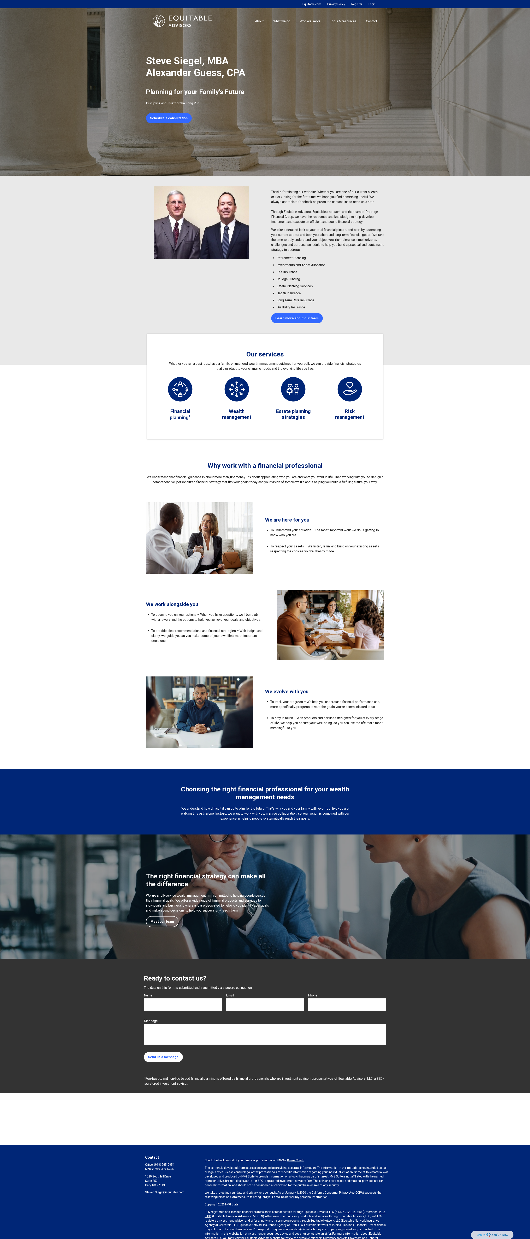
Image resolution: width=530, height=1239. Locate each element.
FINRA (381, 1212)
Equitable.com (311, 4)
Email (230, 995)
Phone (312, 995)
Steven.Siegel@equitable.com (164, 1192)
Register (356, 4)
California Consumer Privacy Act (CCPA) (338, 1192)
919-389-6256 (164, 1169)
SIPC (208, 1216)
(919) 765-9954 (164, 1164)
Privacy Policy (336, 4)
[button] (259, 21)
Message (151, 1021)
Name (148, 995)
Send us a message (163, 1057)
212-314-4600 (354, 1212)
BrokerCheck (295, 1160)
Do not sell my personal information (304, 1197)
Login (372, 4)
